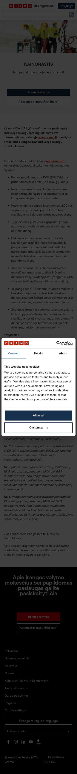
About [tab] (63, 353)
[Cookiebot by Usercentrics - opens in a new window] (56, 343)
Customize (36, 427)
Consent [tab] (13, 353)
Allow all (38, 415)
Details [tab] (38, 353)
